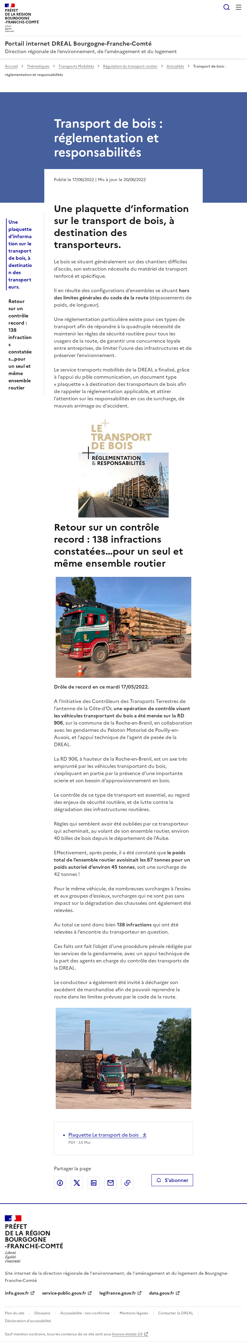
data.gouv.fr (161, 1293)
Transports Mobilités (76, 66)
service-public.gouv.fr (64, 1293)
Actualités (175, 66)
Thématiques (38, 66)
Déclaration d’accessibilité (28, 1321)
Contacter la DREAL (175, 1313)
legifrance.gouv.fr (117, 1293)
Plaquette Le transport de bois (104, 1134)
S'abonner (176, 1180)
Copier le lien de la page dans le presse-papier (127, 1183)
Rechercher (226, 7)
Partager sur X (77, 1183)
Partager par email (111, 1183)
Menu (239, 7)
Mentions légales (134, 1313)
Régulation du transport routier (130, 66)
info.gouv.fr (17, 1293)
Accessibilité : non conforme (85, 1313)
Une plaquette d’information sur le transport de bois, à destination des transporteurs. (20, 254)
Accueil (11, 66)
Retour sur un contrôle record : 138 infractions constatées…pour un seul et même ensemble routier (20, 344)
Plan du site (14, 1313)
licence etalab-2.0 (127, 1334)
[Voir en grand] (123, 627)
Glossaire (42, 1313)
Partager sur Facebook (60, 1183)
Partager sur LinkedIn (94, 1183)
